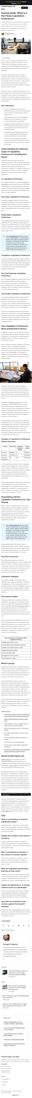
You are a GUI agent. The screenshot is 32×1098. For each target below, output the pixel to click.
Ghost (5, 1092)
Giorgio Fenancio (9, 33)
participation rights (23, 606)
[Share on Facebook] (13, 925)
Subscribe (24, 7)
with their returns (5, 513)
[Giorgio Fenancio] (2, 33)
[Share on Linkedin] (18, 925)
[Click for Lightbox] (16, 372)
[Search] (19, 8)
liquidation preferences (14, 402)
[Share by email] (23, 925)
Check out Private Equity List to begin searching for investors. (16, 794)
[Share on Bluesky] (8, 925)
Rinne (9, 1092)
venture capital (13, 765)
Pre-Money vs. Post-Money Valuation (14, 742)
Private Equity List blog (11, 1091)
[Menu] (29, 8)
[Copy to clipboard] (28, 925)
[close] (30, 2)
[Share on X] (3, 925)
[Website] (3, 959)
